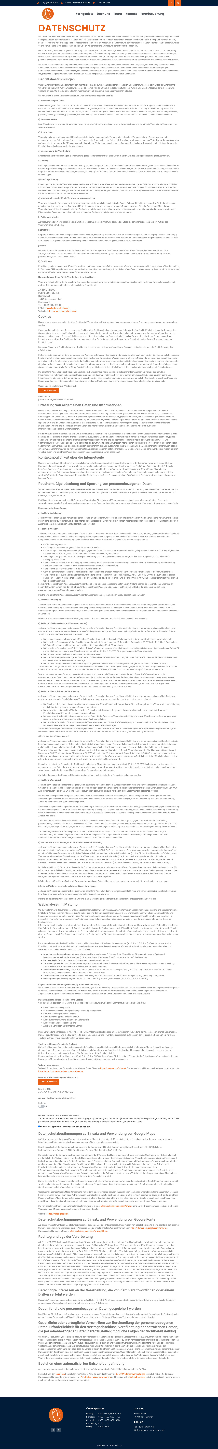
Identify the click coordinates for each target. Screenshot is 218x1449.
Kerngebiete (84, 14)
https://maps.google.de (57, 1214)
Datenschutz (116, 1445)
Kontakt (131, 14)
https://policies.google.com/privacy (116, 1206)
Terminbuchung (152, 14)
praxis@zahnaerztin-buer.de (57, 308)
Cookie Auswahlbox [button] (49, 390)
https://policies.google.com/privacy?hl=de (88, 1231)
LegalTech (60, 1374)
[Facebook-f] (171, 3)
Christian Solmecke (136, 1377)
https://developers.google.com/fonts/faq (149, 1228)
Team (117, 14)
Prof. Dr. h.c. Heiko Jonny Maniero (95, 1377)
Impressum (102, 1445)
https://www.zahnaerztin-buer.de (61, 311)
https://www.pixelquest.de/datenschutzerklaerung (60, 1071)
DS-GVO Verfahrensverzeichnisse (130, 1374)
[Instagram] (178, 3)
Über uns (103, 14)
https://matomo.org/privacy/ (113, 1068)
